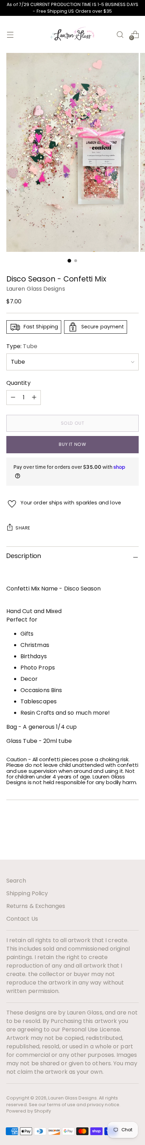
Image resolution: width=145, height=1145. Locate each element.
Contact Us (22, 919)
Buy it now (72, 444)
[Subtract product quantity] (34, 397)
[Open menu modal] (10, 34)
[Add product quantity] (13, 397)
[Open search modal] (120, 34)
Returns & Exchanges (35, 906)
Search (16, 881)
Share (22, 528)
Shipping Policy (27, 893)
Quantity (18, 383)
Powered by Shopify (28, 1111)
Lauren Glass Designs (35, 289)
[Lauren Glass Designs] (72, 34)
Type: (21, 346)
